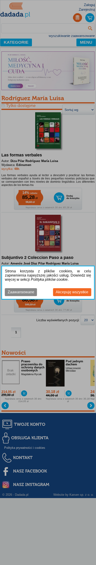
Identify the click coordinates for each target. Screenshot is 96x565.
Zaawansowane (21, 292)
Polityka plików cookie (49, 279)
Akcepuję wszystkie (72, 292)
